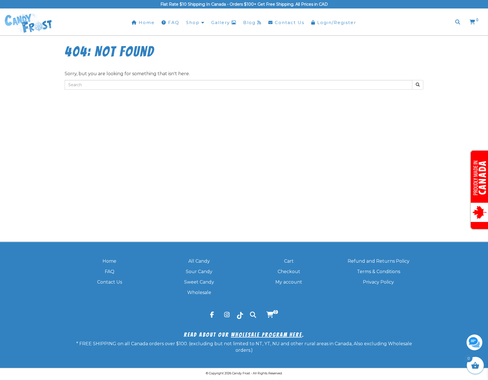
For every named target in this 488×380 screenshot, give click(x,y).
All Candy (199, 261)
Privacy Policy (378, 282)
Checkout (289, 271)
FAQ (109, 271)
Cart (289, 261)
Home (109, 261)
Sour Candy (199, 271)
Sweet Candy (199, 282)
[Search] (457, 22)
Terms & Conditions (378, 271)
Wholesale (199, 292)
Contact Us (109, 282)
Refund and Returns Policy (378, 261)
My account (288, 282)
